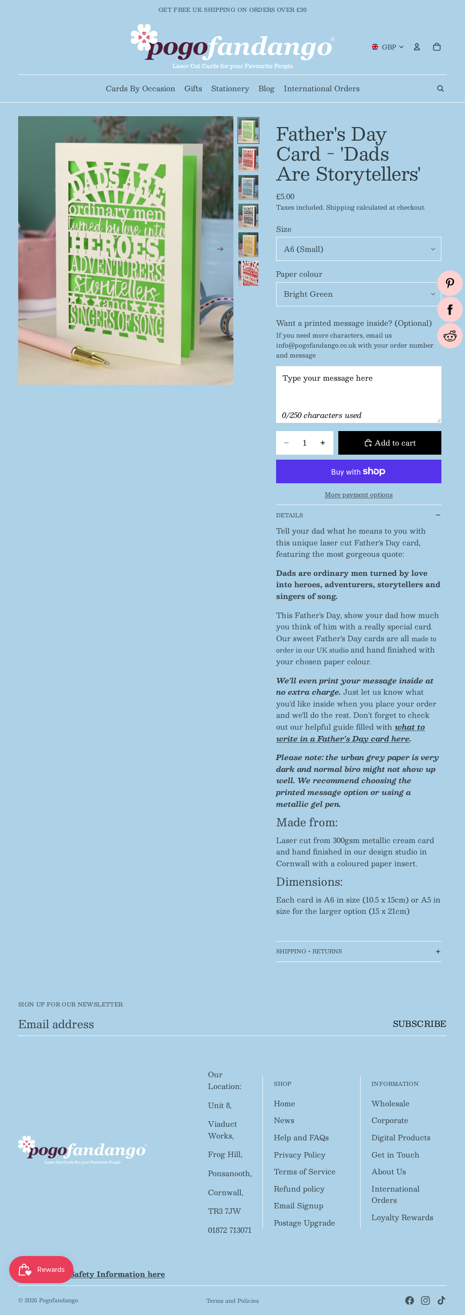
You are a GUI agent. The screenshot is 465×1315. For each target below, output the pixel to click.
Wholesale (390, 1103)
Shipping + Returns (309, 951)
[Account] (417, 47)
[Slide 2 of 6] (248, 159)
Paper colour (299, 274)
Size (284, 229)
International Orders (395, 1195)
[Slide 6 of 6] (248, 273)
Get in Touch (395, 1154)
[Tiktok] (441, 1300)
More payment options (359, 494)
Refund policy (299, 1189)
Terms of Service (305, 1171)
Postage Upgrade (304, 1223)
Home (284, 1103)
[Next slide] (223, 250)
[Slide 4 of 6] (248, 216)
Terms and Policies (232, 1300)
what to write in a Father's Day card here (350, 733)
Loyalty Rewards (402, 1217)
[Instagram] (425, 1300)
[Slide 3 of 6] (248, 187)
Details (289, 515)
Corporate (389, 1120)
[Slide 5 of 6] (248, 244)
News (284, 1120)
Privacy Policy (300, 1154)
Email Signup (298, 1205)
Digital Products (400, 1137)
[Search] (440, 88)
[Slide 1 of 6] (248, 130)
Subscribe (420, 1023)
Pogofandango (58, 1300)
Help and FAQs (301, 1137)
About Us (388, 1171)
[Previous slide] (28, 250)
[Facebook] (409, 1300)
